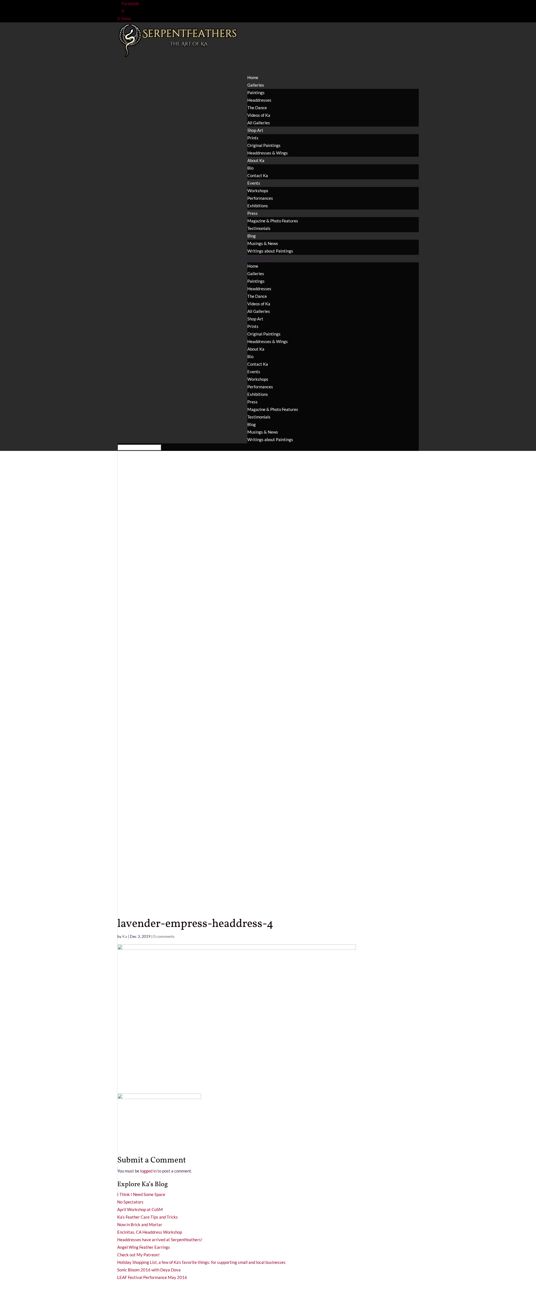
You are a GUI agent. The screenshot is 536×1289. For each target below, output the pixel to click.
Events (253, 371)
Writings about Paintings (270, 250)
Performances (260, 198)
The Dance (257, 107)
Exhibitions (257, 205)
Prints (253, 137)
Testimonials (259, 228)
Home (252, 265)
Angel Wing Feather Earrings (143, 1247)
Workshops (257, 190)
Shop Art (255, 318)
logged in (148, 1170)
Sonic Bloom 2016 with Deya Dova (149, 1269)
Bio (250, 167)
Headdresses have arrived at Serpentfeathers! (159, 1239)
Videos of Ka (258, 115)
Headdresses (259, 100)
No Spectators (130, 1201)
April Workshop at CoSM (140, 1209)
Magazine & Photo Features (272, 220)
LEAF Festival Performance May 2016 (152, 1277)
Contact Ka (257, 175)
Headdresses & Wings (267, 152)
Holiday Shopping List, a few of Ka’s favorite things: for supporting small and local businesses (201, 1262)
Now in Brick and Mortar (139, 1224)
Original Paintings (264, 145)
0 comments (163, 936)
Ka (124, 936)
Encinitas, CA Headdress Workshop (149, 1232)
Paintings (256, 92)
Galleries (255, 273)
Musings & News (262, 243)
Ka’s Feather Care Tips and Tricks (147, 1216)
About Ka (255, 160)
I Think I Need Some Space (141, 1194)
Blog (251, 424)
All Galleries (258, 122)
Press (252, 401)
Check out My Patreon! (138, 1254)
